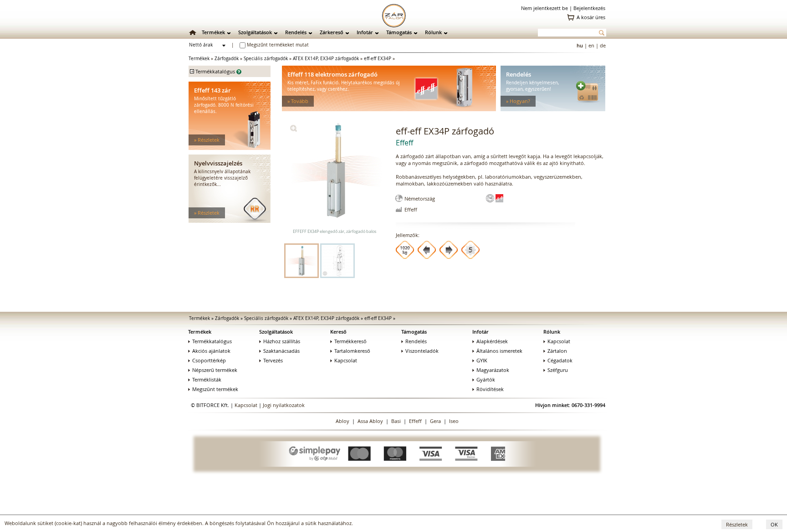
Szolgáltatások (255, 32)
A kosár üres (591, 17)
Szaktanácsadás (281, 350)
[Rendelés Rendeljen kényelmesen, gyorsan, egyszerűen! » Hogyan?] (553, 109)
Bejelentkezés (589, 8)
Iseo (454, 421)
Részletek (737, 524)
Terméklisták (206, 379)
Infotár (365, 32)
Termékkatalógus (212, 341)
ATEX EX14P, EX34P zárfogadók (326, 59)
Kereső (338, 331)
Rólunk (433, 32)
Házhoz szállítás (281, 341)
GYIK (481, 360)
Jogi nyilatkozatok (284, 405)
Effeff (415, 421)
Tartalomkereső (352, 350)
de (603, 45)
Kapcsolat (345, 360)
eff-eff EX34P (377, 59)
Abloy (342, 421)
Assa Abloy (370, 421)
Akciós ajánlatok (211, 350)
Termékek (213, 32)
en (591, 45)
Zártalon (557, 350)
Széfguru (557, 369)
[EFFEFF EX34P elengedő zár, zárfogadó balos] (293, 129)
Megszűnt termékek (215, 389)
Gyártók (485, 379)
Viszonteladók (422, 350)
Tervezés (273, 360)
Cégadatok (559, 360)
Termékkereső (350, 341)
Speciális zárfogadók (266, 59)
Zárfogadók (227, 59)
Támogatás (399, 32)
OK (774, 524)
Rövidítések (490, 389)
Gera (435, 421)
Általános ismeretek (499, 350)
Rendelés (296, 32)
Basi (396, 421)
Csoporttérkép (209, 360)
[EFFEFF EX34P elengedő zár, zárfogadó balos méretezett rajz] (337, 260)
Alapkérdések (492, 341)
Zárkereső (331, 32)
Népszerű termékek (214, 369)
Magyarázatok (492, 369)
